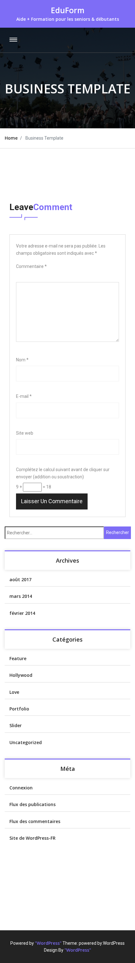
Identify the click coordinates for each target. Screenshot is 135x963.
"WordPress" (48, 943)
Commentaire (31, 266)
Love (14, 692)
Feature (17, 658)
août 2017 (20, 579)
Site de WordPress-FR (32, 838)
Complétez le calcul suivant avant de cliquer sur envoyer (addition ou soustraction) (63, 473)
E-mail (24, 396)
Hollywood (20, 675)
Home (11, 138)
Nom (22, 359)
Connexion (21, 788)
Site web (24, 433)
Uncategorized (25, 742)
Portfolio (19, 709)
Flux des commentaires (34, 821)
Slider (15, 725)
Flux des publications (32, 804)
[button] (12, 40)
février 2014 (22, 613)
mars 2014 (20, 596)
